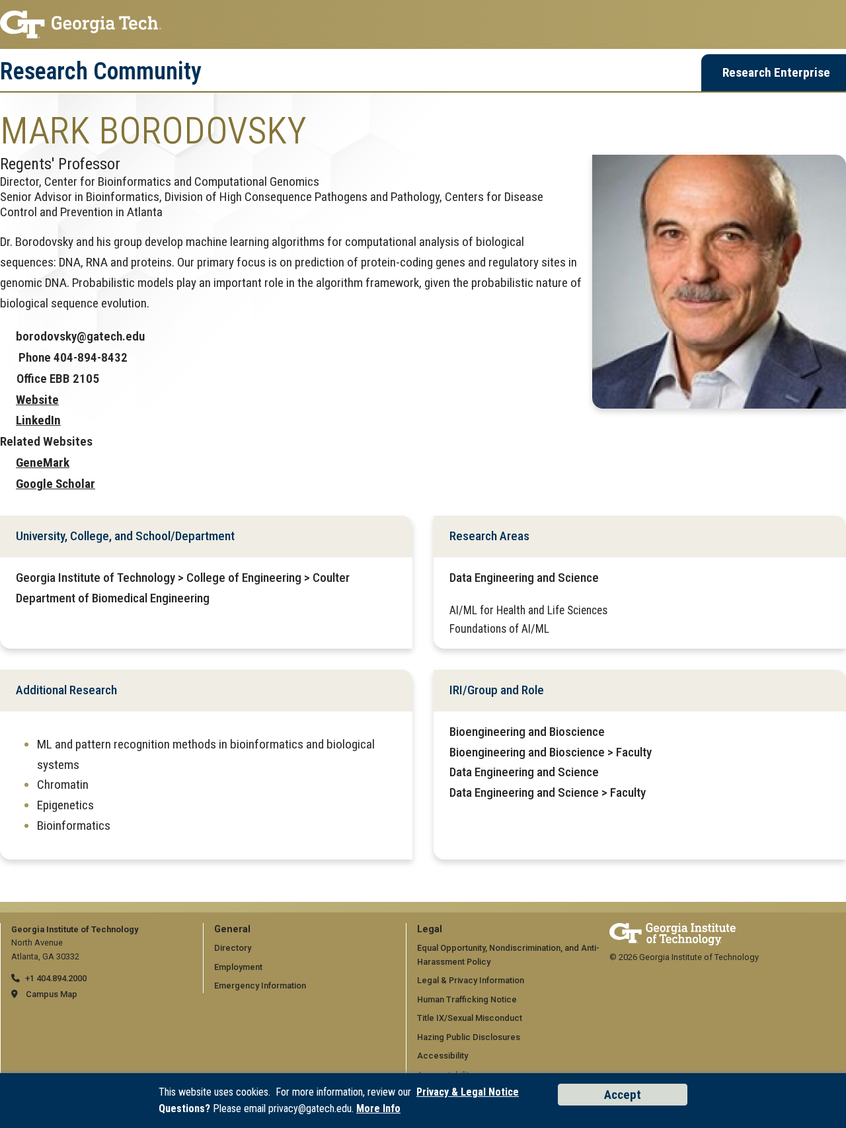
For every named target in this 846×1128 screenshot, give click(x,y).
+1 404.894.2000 (56, 978)
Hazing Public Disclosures (468, 1037)
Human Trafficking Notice (467, 999)
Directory (232, 948)
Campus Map (51, 994)
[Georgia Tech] (672, 929)
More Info (378, 1108)
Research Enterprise (776, 72)
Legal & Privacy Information (470, 980)
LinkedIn (38, 420)
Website (37, 399)
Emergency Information (260, 985)
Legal (429, 929)
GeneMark (42, 462)
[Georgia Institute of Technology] (423, 24)
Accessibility (442, 1056)
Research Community (101, 71)
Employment (238, 967)
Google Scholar (55, 483)
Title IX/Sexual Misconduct (469, 1018)
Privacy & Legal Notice (467, 1092)
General (232, 929)
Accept (622, 1094)
